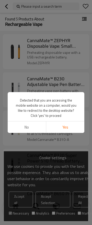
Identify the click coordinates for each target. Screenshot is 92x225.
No (27, 127)
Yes (65, 127)
